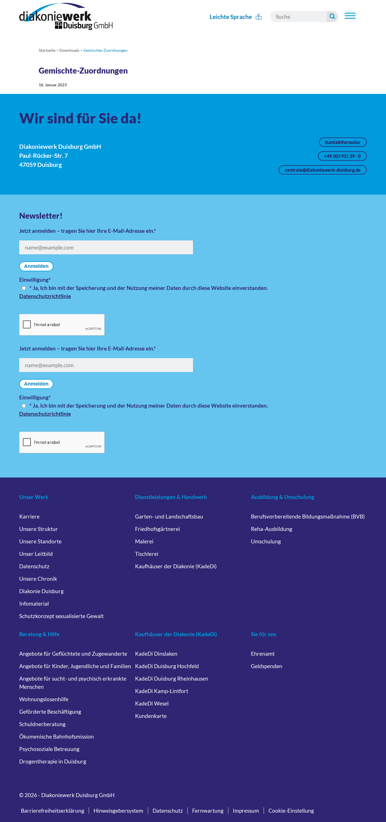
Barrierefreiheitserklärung (52, 810)
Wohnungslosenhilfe (43, 699)
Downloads (69, 50)
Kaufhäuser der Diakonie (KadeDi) (176, 566)
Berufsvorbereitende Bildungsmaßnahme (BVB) (308, 516)
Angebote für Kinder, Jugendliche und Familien (75, 666)
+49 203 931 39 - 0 (342, 156)
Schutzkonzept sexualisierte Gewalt (61, 616)
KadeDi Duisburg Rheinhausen (171, 678)
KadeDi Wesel (152, 703)
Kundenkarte (151, 716)
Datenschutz (34, 566)
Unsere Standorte (40, 541)
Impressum (246, 810)
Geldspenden (266, 666)
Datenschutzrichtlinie (45, 296)
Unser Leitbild (36, 553)
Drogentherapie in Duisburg (52, 761)
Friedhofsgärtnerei (157, 529)
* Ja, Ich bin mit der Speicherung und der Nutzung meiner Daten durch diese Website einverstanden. (148, 288)
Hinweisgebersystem (118, 810)
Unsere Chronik (38, 578)
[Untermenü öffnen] (350, 15)
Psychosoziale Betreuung (49, 749)
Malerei (144, 541)
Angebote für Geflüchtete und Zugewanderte (73, 653)
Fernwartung (208, 810)
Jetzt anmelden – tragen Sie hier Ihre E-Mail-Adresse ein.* (87, 230)
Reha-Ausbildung (271, 529)
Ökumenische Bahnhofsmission (56, 736)
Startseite (47, 50)
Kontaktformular (343, 142)
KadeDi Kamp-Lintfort (161, 691)
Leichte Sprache (231, 16)
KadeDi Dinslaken (156, 653)
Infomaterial (34, 603)
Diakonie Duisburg (41, 591)
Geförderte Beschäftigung (50, 711)
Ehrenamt (263, 653)
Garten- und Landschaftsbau (169, 516)
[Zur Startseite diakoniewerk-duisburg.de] (65, 16)
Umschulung (266, 541)
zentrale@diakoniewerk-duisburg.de (323, 170)
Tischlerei (146, 553)
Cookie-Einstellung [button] (291, 810)
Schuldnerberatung (42, 724)
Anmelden (36, 266)
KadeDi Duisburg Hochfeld (167, 666)
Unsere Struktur (38, 529)
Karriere (29, 516)
